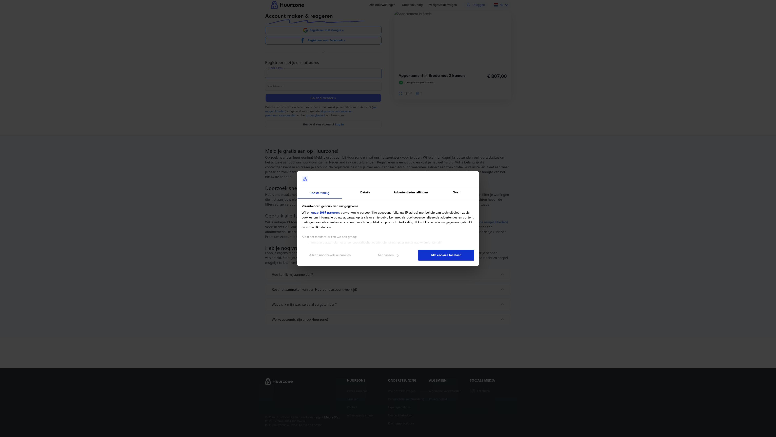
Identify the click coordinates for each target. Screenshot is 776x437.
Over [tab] (456, 192)
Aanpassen (386, 255)
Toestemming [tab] (319, 193)
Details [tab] (365, 192)
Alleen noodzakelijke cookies (330, 255)
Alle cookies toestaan (446, 255)
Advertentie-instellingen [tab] (411, 192)
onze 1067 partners (325, 212)
